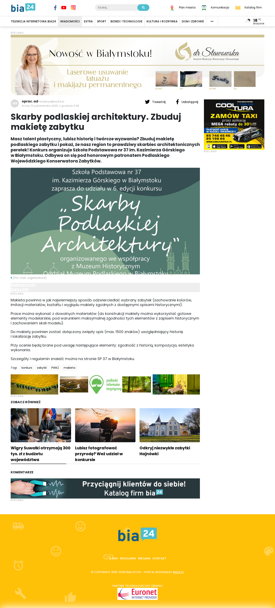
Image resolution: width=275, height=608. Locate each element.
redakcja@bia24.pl (51, 101)
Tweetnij (158, 102)
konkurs (27, 368)
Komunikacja (220, 7)
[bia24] (23, 7)
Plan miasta (187, 7)
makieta (69, 368)
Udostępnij (189, 102)
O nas (113, 558)
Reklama (144, 558)
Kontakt (159, 558)
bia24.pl (178, 572)
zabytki (42, 368)
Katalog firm (253, 7)
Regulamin (128, 558)
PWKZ (55, 368)
